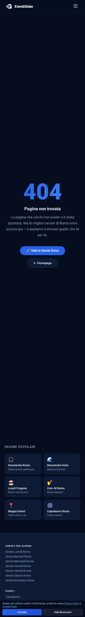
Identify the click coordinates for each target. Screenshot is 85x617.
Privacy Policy (71, 603)
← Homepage (42, 263)
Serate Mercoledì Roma (20, 561)
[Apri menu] (75, 6)
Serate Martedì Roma (18, 556)
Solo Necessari (62, 612)
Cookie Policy (9, 606)
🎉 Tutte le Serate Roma (42, 250)
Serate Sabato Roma (18, 575)
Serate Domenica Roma (20, 580)
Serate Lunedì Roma (18, 551)
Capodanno (13, 596)
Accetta (22, 612)
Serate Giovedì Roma (18, 566)
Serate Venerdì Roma (18, 570)
